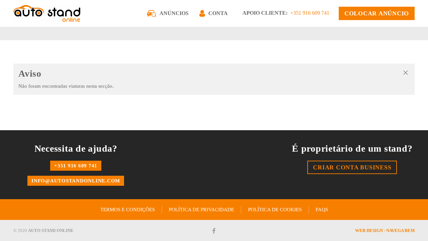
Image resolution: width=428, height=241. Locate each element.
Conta (218, 13)
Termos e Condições (127, 209)
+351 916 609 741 (309, 13)
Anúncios (174, 13)
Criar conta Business (352, 167)
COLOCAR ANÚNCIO (376, 13)
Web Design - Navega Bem (385, 230)
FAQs (322, 209)
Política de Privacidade (201, 209)
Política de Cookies (275, 209)
